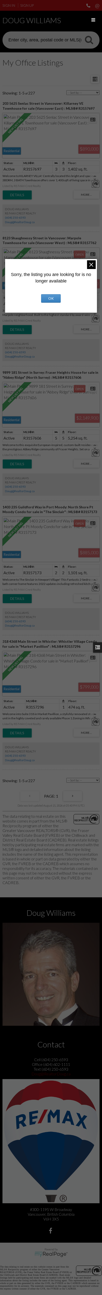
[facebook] (51, 1231)
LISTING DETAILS (17, 194)
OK (51, 298)
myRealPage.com (51, 1254)
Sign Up (27, 5)
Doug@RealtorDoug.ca (20, 222)
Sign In (8, 5)
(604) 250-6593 (15, 217)
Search (89, 39)
